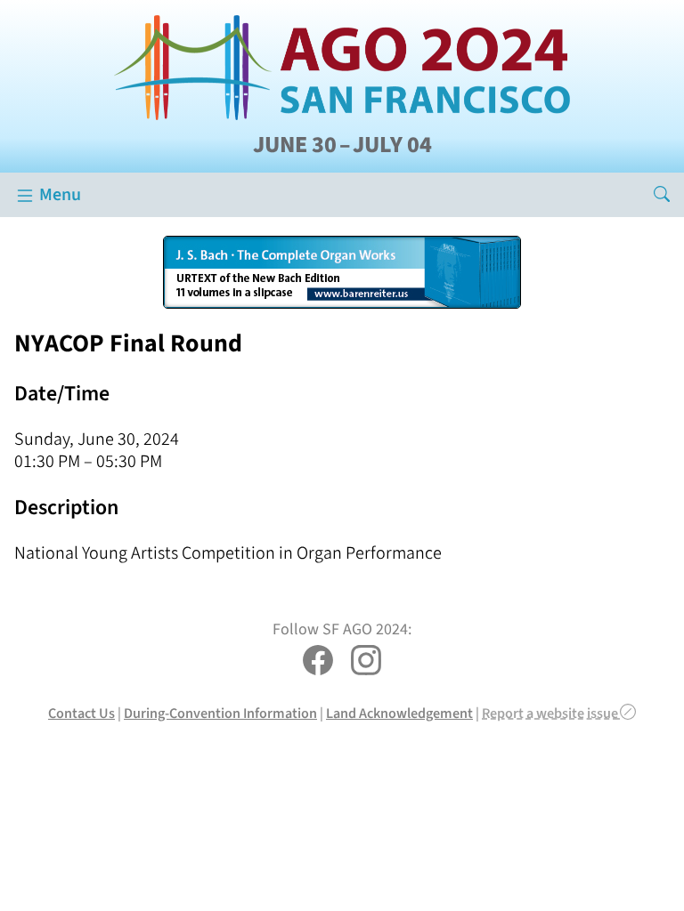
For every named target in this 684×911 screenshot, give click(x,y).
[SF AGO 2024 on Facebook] (318, 662)
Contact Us (81, 713)
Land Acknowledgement (399, 713)
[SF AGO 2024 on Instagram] (366, 662)
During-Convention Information (220, 713)
